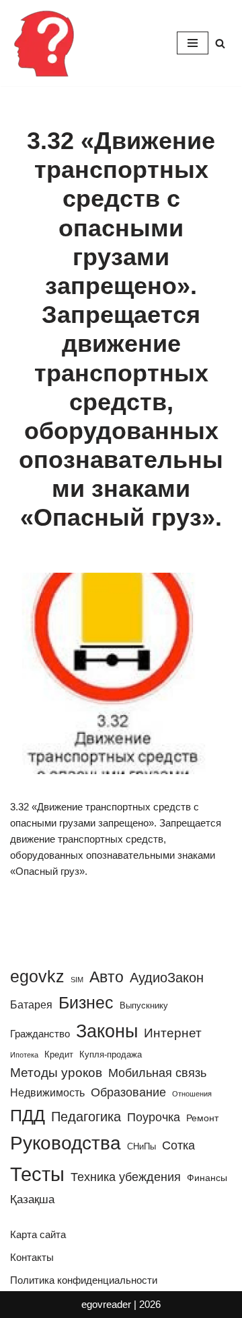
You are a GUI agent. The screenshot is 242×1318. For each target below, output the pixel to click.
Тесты (37, 1174)
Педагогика (86, 1116)
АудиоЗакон (167, 977)
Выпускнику (144, 1005)
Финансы (207, 1177)
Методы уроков (56, 1072)
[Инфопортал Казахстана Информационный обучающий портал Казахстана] (43, 43)
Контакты (32, 1257)
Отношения (192, 1094)
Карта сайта (38, 1234)
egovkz (37, 976)
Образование (128, 1092)
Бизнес (86, 1002)
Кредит (58, 1054)
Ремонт (202, 1118)
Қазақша (32, 1199)
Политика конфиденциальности (83, 1280)
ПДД (27, 1115)
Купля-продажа (110, 1054)
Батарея (31, 1004)
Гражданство (40, 1033)
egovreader (106, 1304)
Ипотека (24, 1055)
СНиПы (141, 1146)
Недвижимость (47, 1092)
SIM (77, 980)
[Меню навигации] (192, 43)
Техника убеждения (126, 1177)
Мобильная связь (157, 1073)
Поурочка (153, 1117)
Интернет (173, 1033)
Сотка (178, 1145)
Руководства (65, 1143)
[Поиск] (220, 43)
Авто (106, 977)
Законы (107, 1031)
